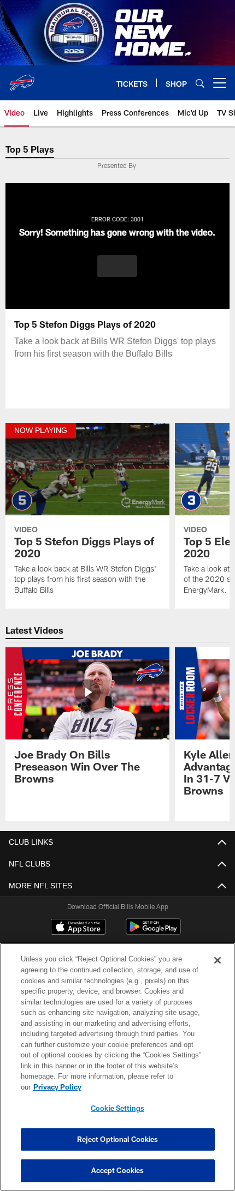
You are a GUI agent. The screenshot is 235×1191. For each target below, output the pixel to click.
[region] (117, 1072)
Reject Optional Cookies (117, 1139)
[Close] (217, 971)
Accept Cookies (117, 1170)
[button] (117, 266)
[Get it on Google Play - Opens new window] (153, 932)
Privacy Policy (142, 1086)
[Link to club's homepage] (22, 78)
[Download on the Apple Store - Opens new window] (78, 928)
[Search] (200, 83)
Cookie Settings (117, 1108)
